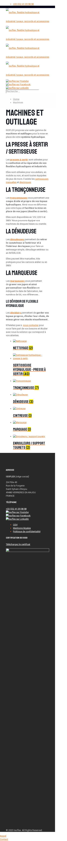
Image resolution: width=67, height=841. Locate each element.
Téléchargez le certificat (18, 544)
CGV (15, 524)
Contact (4, 839)
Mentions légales (22, 528)
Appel (3, 836)
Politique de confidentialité (26, 531)
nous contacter (30, 325)
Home (16, 99)
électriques (25, 182)
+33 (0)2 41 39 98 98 (23, 4)
